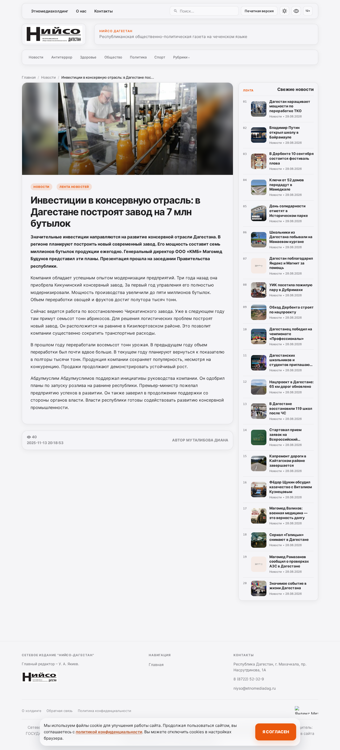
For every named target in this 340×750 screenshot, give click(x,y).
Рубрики (181, 57)
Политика (138, 57)
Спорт (159, 57)
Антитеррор (61, 57)
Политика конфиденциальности (104, 711)
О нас (81, 11)
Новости (36, 57)
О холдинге (31, 711)
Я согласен (275, 731)
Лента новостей (74, 187)
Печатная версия (259, 11)
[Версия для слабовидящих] (296, 11)
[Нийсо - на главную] (54, 34)
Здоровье (88, 57)
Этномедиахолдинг (49, 11)
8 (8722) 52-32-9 (248, 679)
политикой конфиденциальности (109, 731)
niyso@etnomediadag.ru (254, 688)
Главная (29, 77)
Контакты (103, 11)
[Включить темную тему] (284, 11)
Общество (113, 57)
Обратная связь (59, 711)
